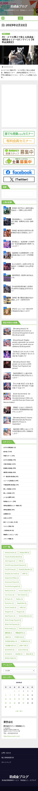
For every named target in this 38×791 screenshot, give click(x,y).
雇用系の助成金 (8, 472)
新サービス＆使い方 (9, 522)
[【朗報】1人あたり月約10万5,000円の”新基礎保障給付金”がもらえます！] (7, 410)
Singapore (9, 611)
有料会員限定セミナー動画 (11, 505)
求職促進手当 (20, 633)
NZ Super (8, 599)
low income (9, 595)
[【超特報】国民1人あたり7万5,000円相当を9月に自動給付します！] (7, 431)
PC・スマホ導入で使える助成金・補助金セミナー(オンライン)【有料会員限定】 (19, 39)
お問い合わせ (6, 753)
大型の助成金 (7, 464)
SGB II (23, 607)
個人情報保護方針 (7, 757)
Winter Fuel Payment (12, 624)
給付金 (5, 451)
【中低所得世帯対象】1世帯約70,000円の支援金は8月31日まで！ (22, 289)
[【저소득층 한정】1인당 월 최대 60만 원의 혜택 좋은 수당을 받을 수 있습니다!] (7, 386)
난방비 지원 (23, 645)
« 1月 (16, 711)
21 (10, 703)
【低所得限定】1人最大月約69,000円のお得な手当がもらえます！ (22, 375)
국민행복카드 (25, 641)
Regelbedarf (21, 603)
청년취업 (18, 654)
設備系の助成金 (8, 468)
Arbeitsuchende (10, 552)
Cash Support (10, 561)
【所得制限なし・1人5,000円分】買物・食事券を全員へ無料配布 (22, 221)
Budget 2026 (24, 552)
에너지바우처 (9, 649)
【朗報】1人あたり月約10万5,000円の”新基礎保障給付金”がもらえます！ (22, 409)
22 (14, 703)
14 (10, 699)
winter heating (10, 628)
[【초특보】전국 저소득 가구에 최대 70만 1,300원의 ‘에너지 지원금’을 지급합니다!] (7, 354)
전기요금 (8, 654)
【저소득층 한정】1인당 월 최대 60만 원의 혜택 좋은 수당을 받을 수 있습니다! (23, 386)
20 (5, 703)
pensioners (9, 603)
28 (10, 707)
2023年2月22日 (8, 67)
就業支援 (8, 633)
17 (23, 699)
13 (5, 699)
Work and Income (25, 628)
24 (23, 703)
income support (24, 590)
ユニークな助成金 (9, 480)
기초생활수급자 (10, 645)
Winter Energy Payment (13, 620)
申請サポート (7, 455)
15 (14, 699)
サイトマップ (6, 762)
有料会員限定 (7, 509)
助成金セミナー (6, 33)
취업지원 (29, 654)
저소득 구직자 (23, 649)
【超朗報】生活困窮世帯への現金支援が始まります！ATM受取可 (22, 255)
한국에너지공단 (10, 658)
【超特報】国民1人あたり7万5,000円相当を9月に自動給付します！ (22, 431)
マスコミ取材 (7, 526)
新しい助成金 (7, 489)
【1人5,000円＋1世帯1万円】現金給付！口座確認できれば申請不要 (22, 266)
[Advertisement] (19, 105)
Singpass (20, 611)
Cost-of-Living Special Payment (15, 565)
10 (23, 695)
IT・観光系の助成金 (9, 476)
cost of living (10, 569)
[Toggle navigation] (20, 18)
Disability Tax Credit (12, 573)
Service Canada (10, 607)
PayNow (19, 599)
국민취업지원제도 (11, 641)
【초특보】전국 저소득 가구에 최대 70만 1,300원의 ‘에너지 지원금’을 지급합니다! (23, 354)
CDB (21, 561)
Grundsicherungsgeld (12, 586)
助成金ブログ (19, 6)
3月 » (21, 711)
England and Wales (12, 578)
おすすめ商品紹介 (9, 447)
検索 (5, 187)
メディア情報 (7, 538)
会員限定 (6, 514)
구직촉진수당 (19, 637)
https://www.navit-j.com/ (12, 736)
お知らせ (6, 518)
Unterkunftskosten (25, 616)
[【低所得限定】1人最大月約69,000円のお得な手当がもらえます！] (7, 376)
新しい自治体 (7, 493)
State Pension (10, 616)
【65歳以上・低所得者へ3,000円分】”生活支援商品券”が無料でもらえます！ (22, 244)
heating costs (10, 590)
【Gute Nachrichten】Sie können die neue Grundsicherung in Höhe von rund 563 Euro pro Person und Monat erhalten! (19, 398)
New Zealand (22, 595)
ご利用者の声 (7, 530)
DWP (24, 573)
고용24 (8, 637)
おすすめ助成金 (8, 460)
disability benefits (25, 569)
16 (19, 699)
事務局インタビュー (9, 534)
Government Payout (12, 582)
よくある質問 (7, 497)
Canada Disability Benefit (13, 557)
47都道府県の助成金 (9, 485)
